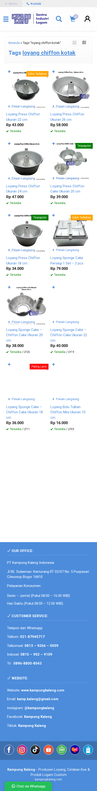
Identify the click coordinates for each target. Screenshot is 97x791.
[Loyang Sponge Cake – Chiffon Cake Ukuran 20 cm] (26, 304)
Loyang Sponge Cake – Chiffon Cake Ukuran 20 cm (24, 335)
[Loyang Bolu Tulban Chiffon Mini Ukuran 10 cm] (70, 381)
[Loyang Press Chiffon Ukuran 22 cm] (26, 89)
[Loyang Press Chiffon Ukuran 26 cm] (70, 89)
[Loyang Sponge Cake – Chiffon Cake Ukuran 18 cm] (26, 381)
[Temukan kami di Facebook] (9, 753)
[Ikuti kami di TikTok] (35, 753)
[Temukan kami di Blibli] (88, 753)
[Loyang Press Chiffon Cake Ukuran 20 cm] (70, 161)
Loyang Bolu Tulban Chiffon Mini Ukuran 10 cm (67, 412)
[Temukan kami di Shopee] (49, 753)
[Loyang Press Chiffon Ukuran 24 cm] (26, 161)
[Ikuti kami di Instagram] (22, 753)
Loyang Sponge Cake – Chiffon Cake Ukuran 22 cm (68, 335)
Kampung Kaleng (32, 726)
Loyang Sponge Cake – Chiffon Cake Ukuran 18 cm (24, 412)
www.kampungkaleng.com (42, 690)
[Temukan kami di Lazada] (75, 753)
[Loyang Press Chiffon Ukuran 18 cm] (26, 232)
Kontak (35, 3)
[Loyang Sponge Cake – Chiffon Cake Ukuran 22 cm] (70, 304)
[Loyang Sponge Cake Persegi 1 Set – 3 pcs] (70, 232)
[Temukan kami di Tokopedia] (62, 753)
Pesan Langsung (23, 106)
